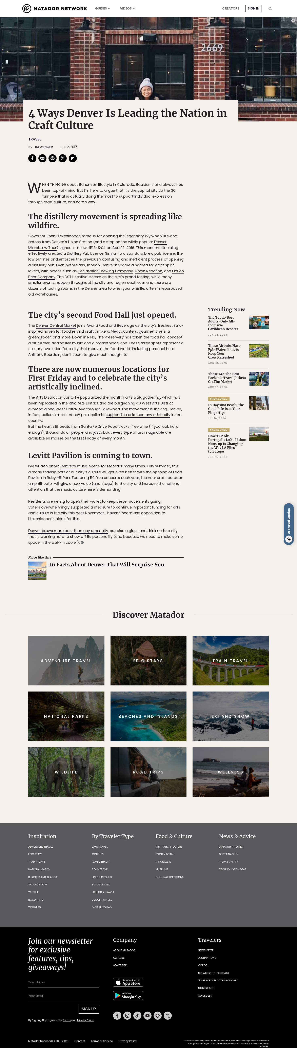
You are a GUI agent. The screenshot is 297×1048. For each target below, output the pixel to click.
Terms (154, 551)
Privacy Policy (172, 551)
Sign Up (189, 541)
